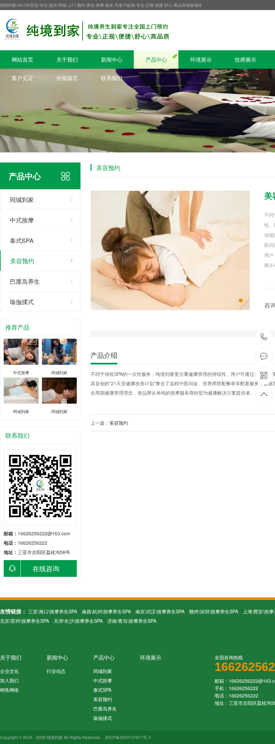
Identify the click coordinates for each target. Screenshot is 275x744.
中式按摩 (22, 219)
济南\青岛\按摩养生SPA (131, 620)
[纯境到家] (86, 30)
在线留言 (67, 78)
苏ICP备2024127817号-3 (128, 737)
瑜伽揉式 (22, 301)
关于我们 (67, 59)
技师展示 (245, 59)
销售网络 (9, 689)
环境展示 (201, 59)
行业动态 (56, 671)
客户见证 (22, 78)
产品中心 (156, 59)
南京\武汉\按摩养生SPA (159, 611)
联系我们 (111, 78)
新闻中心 (111, 59)
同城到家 (22, 199)
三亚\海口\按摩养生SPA (52, 611)
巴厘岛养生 (25, 281)
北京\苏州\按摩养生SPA (24, 620)
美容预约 (22, 260)
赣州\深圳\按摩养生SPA (213, 611)
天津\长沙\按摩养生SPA (78, 620)
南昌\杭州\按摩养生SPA (106, 611)
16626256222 (264, 337)
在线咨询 (46, 568)
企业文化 (9, 671)
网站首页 (22, 59)
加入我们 (9, 680)
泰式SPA (22, 240)
